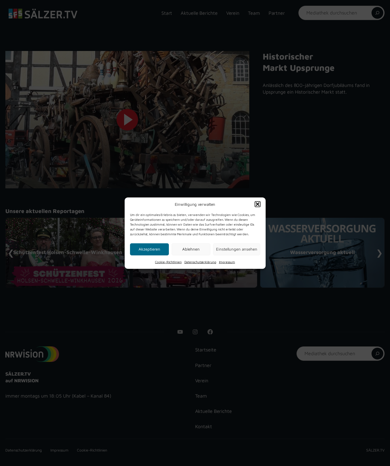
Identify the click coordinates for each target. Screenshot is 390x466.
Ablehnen (191, 249)
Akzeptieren (149, 249)
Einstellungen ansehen (236, 249)
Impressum (227, 262)
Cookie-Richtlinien (168, 262)
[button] (257, 204)
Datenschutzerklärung (200, 262)
